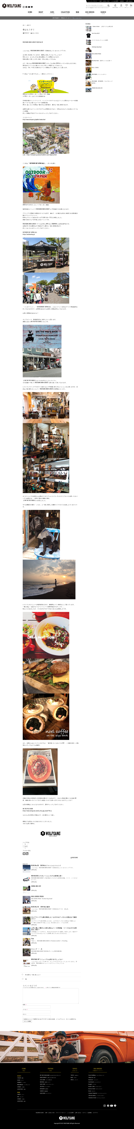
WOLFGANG (75, 857)
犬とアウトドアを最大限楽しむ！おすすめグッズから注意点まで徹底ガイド (54, 918)
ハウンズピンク (106, 7)
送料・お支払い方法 (104, 1)
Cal (26, 979)
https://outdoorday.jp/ (29, 234)
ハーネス (88, 7)
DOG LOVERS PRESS (37, 896)
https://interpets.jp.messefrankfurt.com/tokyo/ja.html (42, 155)
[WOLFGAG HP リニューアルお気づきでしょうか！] (26, 963)
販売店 (122, 1)
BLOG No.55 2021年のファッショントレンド (46, 865)
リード (94, 7)
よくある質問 (115, 1)
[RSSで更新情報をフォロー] (27, 854)
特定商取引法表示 (40, 1112)
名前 (25, 1004)
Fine (32, 939)
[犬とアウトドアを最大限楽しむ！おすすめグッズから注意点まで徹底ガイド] (26, 920)
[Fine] (26, 942)
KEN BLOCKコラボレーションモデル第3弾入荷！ (47, 876)
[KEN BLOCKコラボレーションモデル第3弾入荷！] (26, 879)
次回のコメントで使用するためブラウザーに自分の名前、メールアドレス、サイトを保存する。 (50, 1019)
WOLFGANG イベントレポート (99, 74)
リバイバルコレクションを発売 (100, 40)
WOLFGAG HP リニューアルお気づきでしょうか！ (47, 959)
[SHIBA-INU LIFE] (26, 889)
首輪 (91, 7)
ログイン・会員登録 (87, 1112)
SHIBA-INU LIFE (36, 886)
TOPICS (37, 33)
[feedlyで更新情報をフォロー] (24, 854)
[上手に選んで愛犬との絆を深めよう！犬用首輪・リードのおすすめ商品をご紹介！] (26, 931)
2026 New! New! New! (97, 47)
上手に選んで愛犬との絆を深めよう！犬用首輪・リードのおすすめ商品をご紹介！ (54, 928)
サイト (24, 1014)
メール (25, 1009)
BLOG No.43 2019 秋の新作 (40, 907)
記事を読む (34, 869)
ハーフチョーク (99, 7)
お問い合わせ (129, 1)
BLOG (33, 33)
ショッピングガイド (92, 1)
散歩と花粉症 (95, 67)
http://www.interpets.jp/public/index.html (34, 119)
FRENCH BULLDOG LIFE (97, 88)
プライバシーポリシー (61, 1112)
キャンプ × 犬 (36, 949)
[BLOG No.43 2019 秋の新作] (26, 910)
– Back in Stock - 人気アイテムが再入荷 (102, 26)
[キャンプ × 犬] (26, 952)
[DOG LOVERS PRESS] (26, 900)
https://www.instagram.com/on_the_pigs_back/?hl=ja (37, 811)
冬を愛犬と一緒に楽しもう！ (33, 974)
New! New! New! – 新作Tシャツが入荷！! (102, 60)
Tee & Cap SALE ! (96, 33)
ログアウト (95, 1112)
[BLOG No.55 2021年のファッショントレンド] (26, 869)
